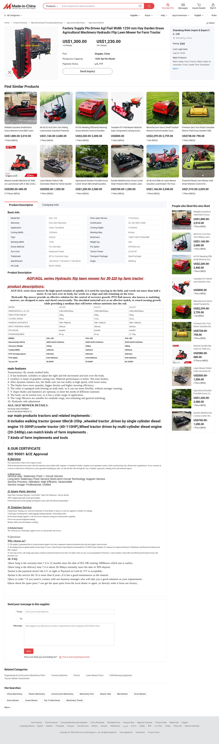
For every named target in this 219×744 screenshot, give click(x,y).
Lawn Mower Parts (95, 675)
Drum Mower (140, 693)
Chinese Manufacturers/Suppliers (74, 722)
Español (49, 726)
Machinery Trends (74, 700)
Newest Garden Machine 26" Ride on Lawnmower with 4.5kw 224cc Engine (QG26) (203, 347)
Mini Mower (122, 693)
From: (19, 611)
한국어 (133, 726)
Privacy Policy (153, 732)
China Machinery (14, 693)
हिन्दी (149, 726)
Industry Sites (128, 722)
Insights (185, 722)
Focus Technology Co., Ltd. (90, 732)
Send (28, 651)
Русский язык (82, 726)
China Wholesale (97, 722)
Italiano (95, 726)
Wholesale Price (113, 722)
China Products (51, 722)
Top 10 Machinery (52, 700)
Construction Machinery (62, 693)
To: (21, 618)
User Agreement (126, 732)
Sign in (213, 7)
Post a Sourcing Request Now (74, 657)
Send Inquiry (87, 71)
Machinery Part (87, 693)
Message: (17, 625)
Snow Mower (13, 700)
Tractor (76, 675)
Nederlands (115, 726)
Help (163, 15)
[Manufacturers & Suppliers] (19, 6)
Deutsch (104, 726)
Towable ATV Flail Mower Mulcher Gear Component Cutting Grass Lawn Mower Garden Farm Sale (203, 280)
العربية (125, 726)
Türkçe (167, 726)
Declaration (140, 732)
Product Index (161, 722)
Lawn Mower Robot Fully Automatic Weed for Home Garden (203, 370)
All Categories (13, 15)
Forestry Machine (59, 675)
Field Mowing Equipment (121, 675)
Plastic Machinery (37, 693)
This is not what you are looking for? (40, 657)
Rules (214, 15)
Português (60, 726)
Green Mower (31, 700)
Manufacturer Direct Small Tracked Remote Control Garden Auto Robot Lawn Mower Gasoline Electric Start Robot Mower (203, 303)
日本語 (142, 726)
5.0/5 (182, 43)
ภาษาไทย (158, 726)
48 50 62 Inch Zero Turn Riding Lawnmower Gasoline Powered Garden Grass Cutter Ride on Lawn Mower (202, 236)
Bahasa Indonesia (192, 726)
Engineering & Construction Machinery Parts (24, 675)
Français (70, 726)
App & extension (179, 15)
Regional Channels (144, 722)
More (175, 68)
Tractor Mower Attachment (16, 678)
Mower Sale (105, 693)
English (40, 726)
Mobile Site (174, 722)
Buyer (147, 15)
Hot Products (36, 722)
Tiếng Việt (177, 726)
